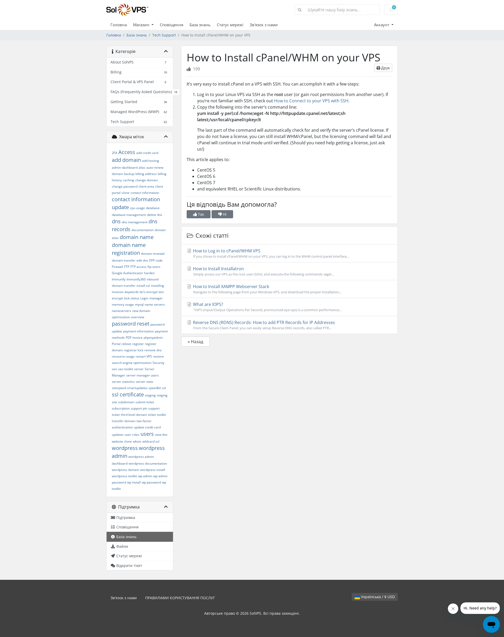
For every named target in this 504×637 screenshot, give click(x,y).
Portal (116, 344)
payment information (138, 331)
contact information (144, 192)
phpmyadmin (153, 337)
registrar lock (133, 350)
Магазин (141, 24)
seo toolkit (125, 369)
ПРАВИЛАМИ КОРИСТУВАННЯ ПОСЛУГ (180, 597)
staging (150, 395)
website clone (122, 441)
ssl (164, 388)
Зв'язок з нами (264, 24)
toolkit (161, 414)
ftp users (154, 266)
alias (142, 167)
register (138, 344)
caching (128, 180)
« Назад (195, 341)
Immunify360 (136, 279)
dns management (135, 222)
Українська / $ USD (377, 596)
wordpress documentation (148, 463)
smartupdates (137, 388)
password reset (130, 323)
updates (118, 434)
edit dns (142, 260)
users (147, 433)
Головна (119, 24)
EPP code (155, 260)
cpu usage (137, 208)
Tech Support (164, 35)
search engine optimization (131, 362)
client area (146, 186)
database (153, 208)
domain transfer (123, 260)
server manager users (142, 375)
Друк (385, 67)
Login (144, 298)
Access (126, 152)
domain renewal (153, 253)
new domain (141, 311)
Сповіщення (171, 24)
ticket (152, 414)
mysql (139, 304)
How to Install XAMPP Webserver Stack (267, 289)
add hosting (150, 160)
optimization (121, 317)
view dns (161, 434)
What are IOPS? (267, 306)
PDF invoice (134, 337)
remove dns (153, 350)
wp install (134, 482)
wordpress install (152, 470)
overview (137, 317)
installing (157, 285)
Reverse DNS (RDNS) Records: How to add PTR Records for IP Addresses (263, 325)
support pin (139, 408)
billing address (146, 174)
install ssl (143, 285)
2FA (114, 153)
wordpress (125, 448)
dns (116, 221)
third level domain (134, 414)
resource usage (123, 356)
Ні (224, 214)
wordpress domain (125, 470)
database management (129, 215)
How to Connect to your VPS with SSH (311, 101)
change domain (146, 180)
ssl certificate (128, 394)
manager (156, 298)
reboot (126, 344)
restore (158, 356)
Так (200, 214)
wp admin (145, 476)
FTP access (138, 266)
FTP (126, 266)
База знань (200, 24)
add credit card (147, 153)
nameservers (121, 311)
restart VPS (144, 356)
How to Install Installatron (263, 271)
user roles (132, 434)
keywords (132, 292)
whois (137, 441)
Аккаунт (382, 24)
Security (158, 362)
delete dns (154, 215)
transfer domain (123, 421)
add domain (126, 159)
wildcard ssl (150, 441)
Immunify (118, 279)
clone (125, 192)
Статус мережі (230, 24)
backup (129, 174)
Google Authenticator (127, 273)
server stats (144, 381)
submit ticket (144, 402)
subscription (121, 408)
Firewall (117, 266)
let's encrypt (149, 292)
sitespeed (119, 388)
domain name (137, 237)
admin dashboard (125, 167)
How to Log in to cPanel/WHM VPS (270, 253)
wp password (151, 482)
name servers (155, 304)
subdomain (126, 402)
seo (114, 369)
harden (149, 273)
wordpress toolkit (124, 476)
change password (125, 186)
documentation (143, 230)
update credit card (147, 427)
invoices (118, 292)
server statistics (123, 381)
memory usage (123, 304)
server (139, 369)
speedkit (155, 388)
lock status (131, 298)
